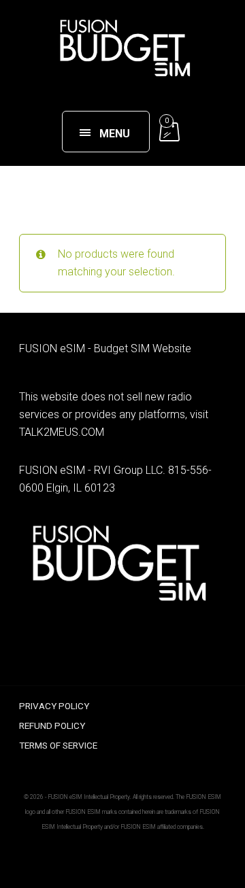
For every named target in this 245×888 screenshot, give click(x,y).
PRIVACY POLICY (54, 705)
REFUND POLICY (52, 725)
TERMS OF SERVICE (58, 745)
